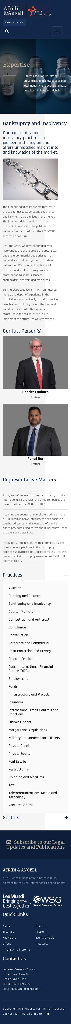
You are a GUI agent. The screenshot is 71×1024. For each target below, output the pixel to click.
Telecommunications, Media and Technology (33, 795)
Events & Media (45, 938)
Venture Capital (21, 805)
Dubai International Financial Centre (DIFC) (31, 668)
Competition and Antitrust (29, 619)
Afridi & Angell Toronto (16, 950)
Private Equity (19, 753)
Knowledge (9, 938)
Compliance (17, 627)
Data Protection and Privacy (30, 651)
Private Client (19, 745)
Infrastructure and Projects (29, 694)
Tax (11, 785)
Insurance (16, 702)
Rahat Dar (35, 458)
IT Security (42, 944)
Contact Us (14, 22)
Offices (7, 944)
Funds (13, 686)
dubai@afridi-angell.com (25, 989)
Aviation (15, 588)
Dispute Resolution (23, 658)
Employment (18, 678)
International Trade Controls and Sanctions (34, 712)
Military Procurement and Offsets (34, 737)
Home (6, 926)
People (40, 932)
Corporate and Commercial (29, 643)
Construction (18, 635)
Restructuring (19, 769)
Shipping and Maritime (26, 777)
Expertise (8, 932)
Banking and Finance (24, 595)
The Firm (41, 926)
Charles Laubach (35, 392)
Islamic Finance (20, 722)
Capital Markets (21, 611)
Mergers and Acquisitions (28, 730)
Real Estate (17, 761)
